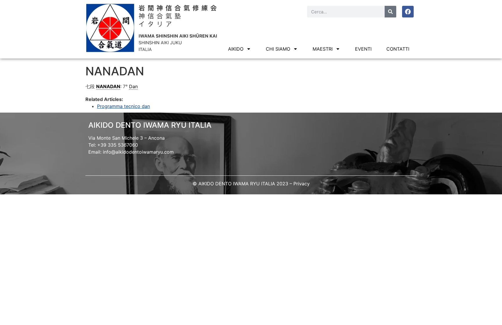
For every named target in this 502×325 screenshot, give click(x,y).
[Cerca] (390, 11)
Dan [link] (133, 86)
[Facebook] (408, 11)
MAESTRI (323, 49)
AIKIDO (235, 49)
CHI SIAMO (278, 49)
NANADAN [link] (108, 86)
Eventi (363, 49)
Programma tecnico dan (123, 106)
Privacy (301, 184)
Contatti (397, 49)
